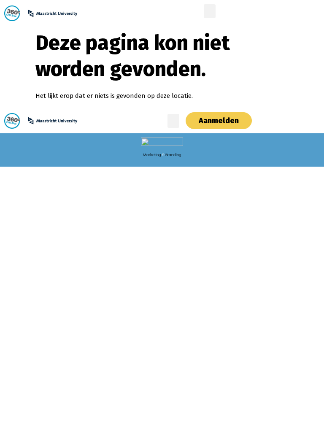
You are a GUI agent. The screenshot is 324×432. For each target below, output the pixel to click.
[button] (210, 11)
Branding (173, 155)
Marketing (152, 155)
